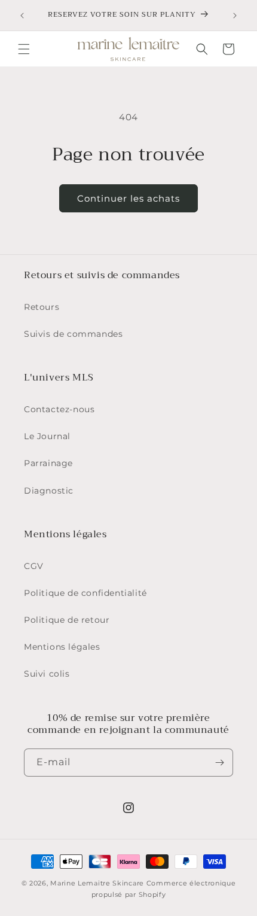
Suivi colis (47, 673)
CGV (34, 566)
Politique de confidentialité (85, 593)
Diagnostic (49, 490)
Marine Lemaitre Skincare (97, 883)
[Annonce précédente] (22, 15)
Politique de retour (66, 619)
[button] (24, 49)
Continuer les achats (128, 198)
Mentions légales (62, 646)
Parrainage (48, 463)
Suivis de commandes (73, 333)
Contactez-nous (59, 409)
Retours (41, 307)
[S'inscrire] (219, 762)
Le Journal (47, 436)
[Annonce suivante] (235, 15)
